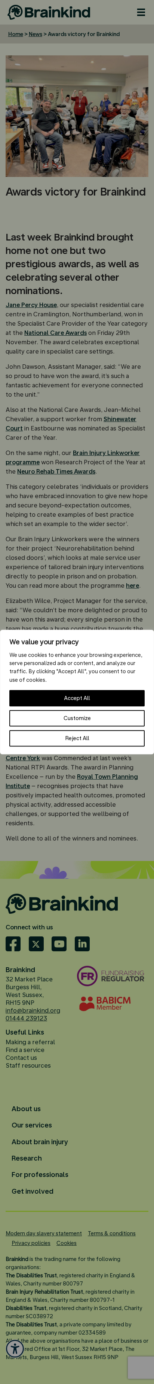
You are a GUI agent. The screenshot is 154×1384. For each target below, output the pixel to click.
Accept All (77, 698)
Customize (77, 718)
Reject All (77, 738)
